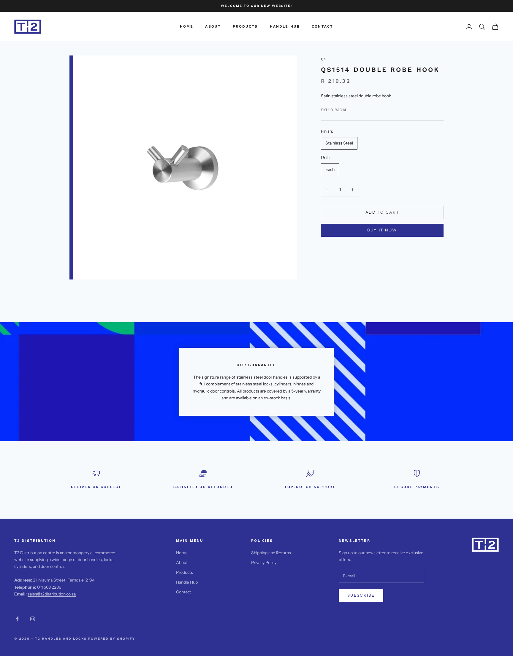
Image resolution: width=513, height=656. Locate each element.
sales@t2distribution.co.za (52, 594)
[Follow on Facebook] (17, 619)
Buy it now (382, 230)
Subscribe (361, 595)
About (213, 27)
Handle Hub (285, 27)
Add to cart (382, 212)
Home (187, 27)
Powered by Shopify (111, 639)
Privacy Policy (263, 562)
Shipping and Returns (271, 552)
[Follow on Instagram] (33, 619)
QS (324, 59)
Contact (322, 27)
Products (245, 27)
